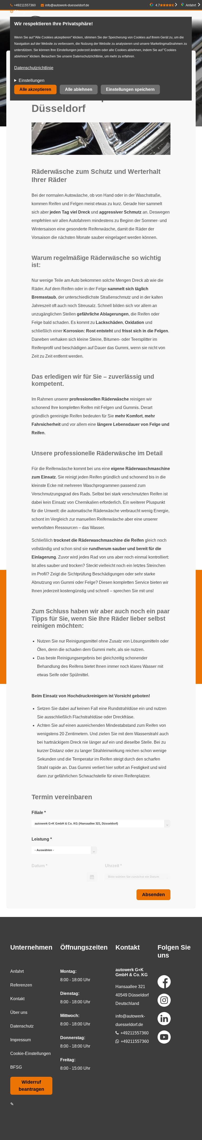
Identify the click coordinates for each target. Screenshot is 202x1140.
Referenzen (21, 985)
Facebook (164, 981)
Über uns (18, 1012)
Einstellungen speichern (130, 89)
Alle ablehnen (78, 89)
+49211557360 (25, 5)
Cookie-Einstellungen (30, 1053)
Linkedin (164, 1018)
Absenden (153, 894)
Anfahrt (191, 5)
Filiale (39, 812)
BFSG (16, 1067)
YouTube (164, 1037)
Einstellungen (31, 80)
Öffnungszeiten (25, 11)
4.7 (157, 5)
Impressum (20, 1040)
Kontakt (17, 998)
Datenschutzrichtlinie (33, 68)
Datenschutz (22, 1026)
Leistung (42, 839)
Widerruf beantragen (31, 1085)
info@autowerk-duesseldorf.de (67, 5)
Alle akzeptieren (35, 89)
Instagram (164, 1000)
